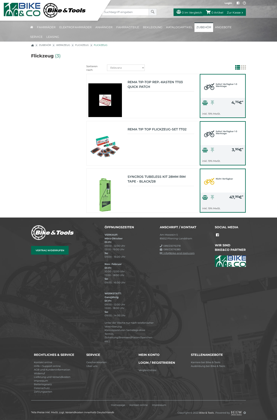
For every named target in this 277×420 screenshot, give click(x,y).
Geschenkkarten (96, 362)
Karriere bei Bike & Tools (205, 362)
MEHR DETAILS (223, 114)
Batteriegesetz (43, 384)
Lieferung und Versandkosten (52, 376)
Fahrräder (46, 27)
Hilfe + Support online (47, 366)
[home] (31, 27)
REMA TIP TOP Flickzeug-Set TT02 (157, 129)
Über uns (91, 366)
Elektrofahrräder (75, 27)
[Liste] (237, 68)
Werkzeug (63, 45)
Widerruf (39, 373)
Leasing (52, 37)
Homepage (118, 405)
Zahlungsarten (43, 391)
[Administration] (244, 412)
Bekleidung (152, 27)
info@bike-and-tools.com (178, 253)
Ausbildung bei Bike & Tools (208, 366)
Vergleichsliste (147, 370)
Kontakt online (43, 362)
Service (36, 37)
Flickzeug (82, 45)
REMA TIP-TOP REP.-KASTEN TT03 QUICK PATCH (155, 84)
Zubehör (203, 27)
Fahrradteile (127, 27)
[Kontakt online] (244, 3)
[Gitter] (243, 68)
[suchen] (153, 12)
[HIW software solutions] (236, 412)
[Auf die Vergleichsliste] (205, 104)
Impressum (41, 380)
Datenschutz (42, 388)
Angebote (223, 27)
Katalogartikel (179, 27)
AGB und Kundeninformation (52, 369)
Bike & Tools (206, 412)
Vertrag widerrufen (50, 250)
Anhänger (103, 27)
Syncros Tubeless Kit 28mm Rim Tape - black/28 (157, 179)
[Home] (51, 10)
